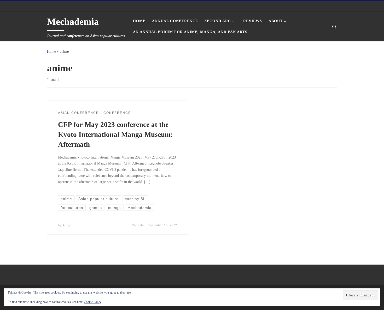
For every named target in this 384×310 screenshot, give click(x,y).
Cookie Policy (92, 302)
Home (51, 51)
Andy (66, 225)
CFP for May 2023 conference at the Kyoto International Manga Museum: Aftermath (115, 134)
